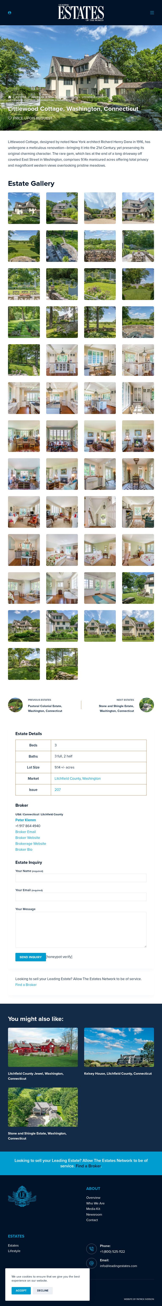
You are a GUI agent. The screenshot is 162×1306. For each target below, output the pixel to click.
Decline (43, 1290)
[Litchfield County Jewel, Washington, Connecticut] (43, 1047)
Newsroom (94, 1214)
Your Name (29, 871)
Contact (92, 1220)
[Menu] (152, 13)
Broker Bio (23, 849)
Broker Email (25, 832)
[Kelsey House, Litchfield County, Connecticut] (119, 1047)
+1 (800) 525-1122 (112, 1252)
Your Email (29, 890)
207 (58, 790)
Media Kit (93, 1209)
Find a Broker (26, 985)
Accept (21, 1290)
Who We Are (95, 1203)
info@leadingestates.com (118, 1266)
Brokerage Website (30, 843)
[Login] (9, 12)
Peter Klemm (25, 820)
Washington (91, 778)
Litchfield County (68, 778)
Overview (93, 1198)
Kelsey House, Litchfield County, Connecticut (118, 1074)
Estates (13, 1245)
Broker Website (27, 838)
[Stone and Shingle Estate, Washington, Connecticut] (43, 1107)
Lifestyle (14, 1251)
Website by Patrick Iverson (139, 1299)
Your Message (25, 909)
